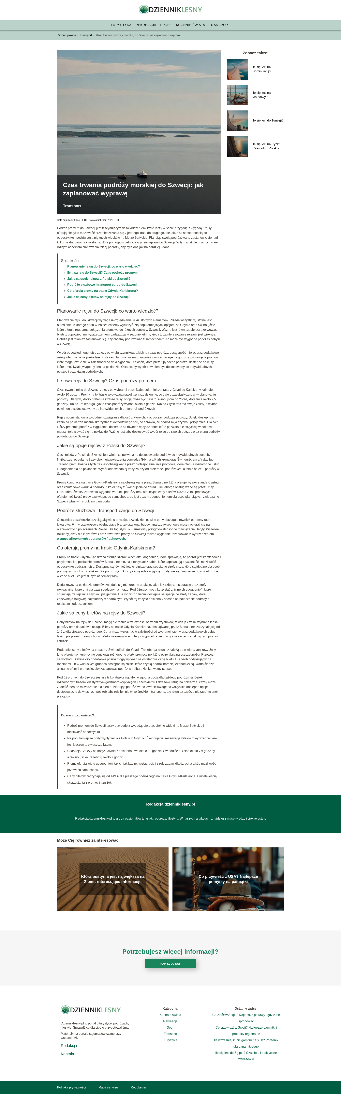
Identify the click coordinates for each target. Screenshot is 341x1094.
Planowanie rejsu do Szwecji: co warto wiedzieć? (103, 266)
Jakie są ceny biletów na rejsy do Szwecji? (98, 297)
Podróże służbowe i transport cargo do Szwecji (102, 284)
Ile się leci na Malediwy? (261, 95)
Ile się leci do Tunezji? (268, 120)
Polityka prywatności (71, 1087)
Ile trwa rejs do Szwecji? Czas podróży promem (102, 272)
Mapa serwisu (108, 1087)
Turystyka (121, 25)
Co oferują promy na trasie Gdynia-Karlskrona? (102, 290)
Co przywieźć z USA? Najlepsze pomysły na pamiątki (228, 879)
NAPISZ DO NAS (170, 963)
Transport (219, 25)
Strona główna (67, 35)
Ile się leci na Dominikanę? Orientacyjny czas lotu (267, 69)
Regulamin (138, 1087)
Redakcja (69, 1045)
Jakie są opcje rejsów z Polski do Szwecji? (98, 278)
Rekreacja (146, 25)
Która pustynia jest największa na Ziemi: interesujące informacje (112, 879)
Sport (166, 25)
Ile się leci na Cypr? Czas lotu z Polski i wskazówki (266, 146)
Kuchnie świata (190, 25)
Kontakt (67, 1054)
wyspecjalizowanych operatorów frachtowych (91, 538)
